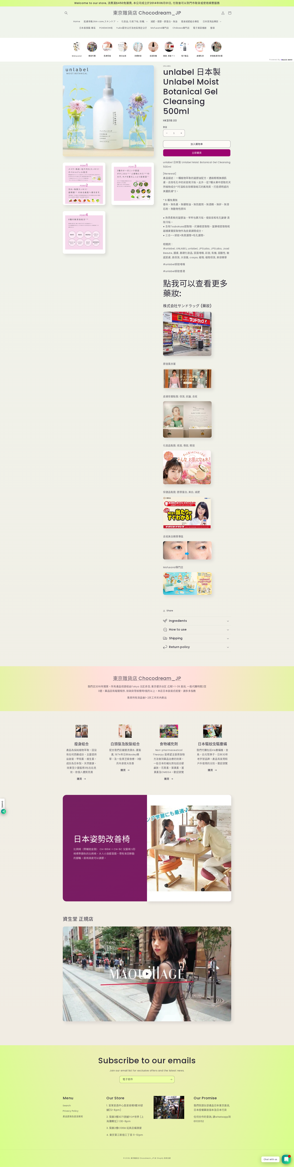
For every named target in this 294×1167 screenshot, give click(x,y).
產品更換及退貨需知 (73, 1116)
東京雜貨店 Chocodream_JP (147, 678)
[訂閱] (171, 1079)
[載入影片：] (147, 973)
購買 (79, 779)
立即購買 (197, 152)
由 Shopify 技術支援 (163, 1158)
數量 (165, 127)
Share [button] (170, 610)
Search (67, 1105)
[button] (66, 13)
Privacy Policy (70, 1110)
